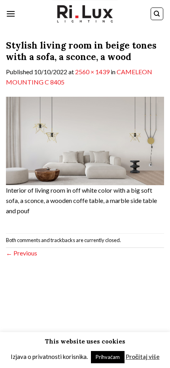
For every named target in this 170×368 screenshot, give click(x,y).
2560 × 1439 (92, 71)
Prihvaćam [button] (108, 357)
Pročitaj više (143, 356)
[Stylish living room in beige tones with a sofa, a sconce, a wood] (85, 140)
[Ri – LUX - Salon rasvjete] (85, 14)
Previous (21, 253)
